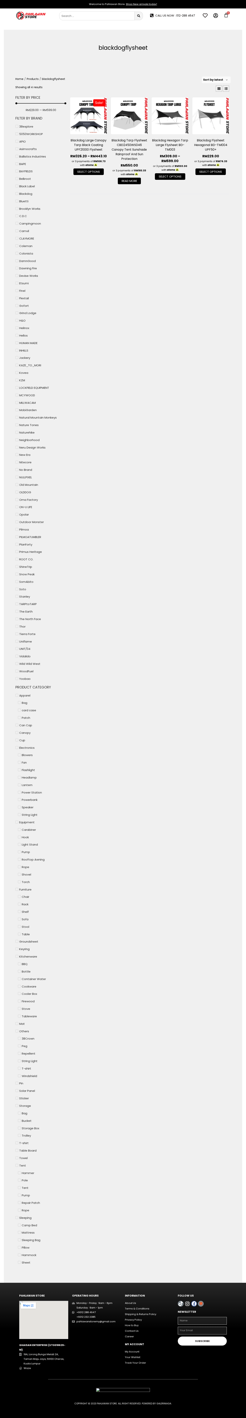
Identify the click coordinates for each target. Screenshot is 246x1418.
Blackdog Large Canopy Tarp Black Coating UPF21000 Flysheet (88, 145)
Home (19, 79)
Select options (88, 172)
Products (33, 79)
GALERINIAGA (163, 1403)
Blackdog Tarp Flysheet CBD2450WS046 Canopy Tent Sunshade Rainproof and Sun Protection (129, 149)
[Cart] (226, 15)
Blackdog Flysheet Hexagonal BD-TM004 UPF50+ (210, 145)
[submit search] (139, 16)
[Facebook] (194, 1304)
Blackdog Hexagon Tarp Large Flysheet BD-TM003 (170, 145)
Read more (129, 181)
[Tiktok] (181, 1304)
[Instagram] (187, 1304)
